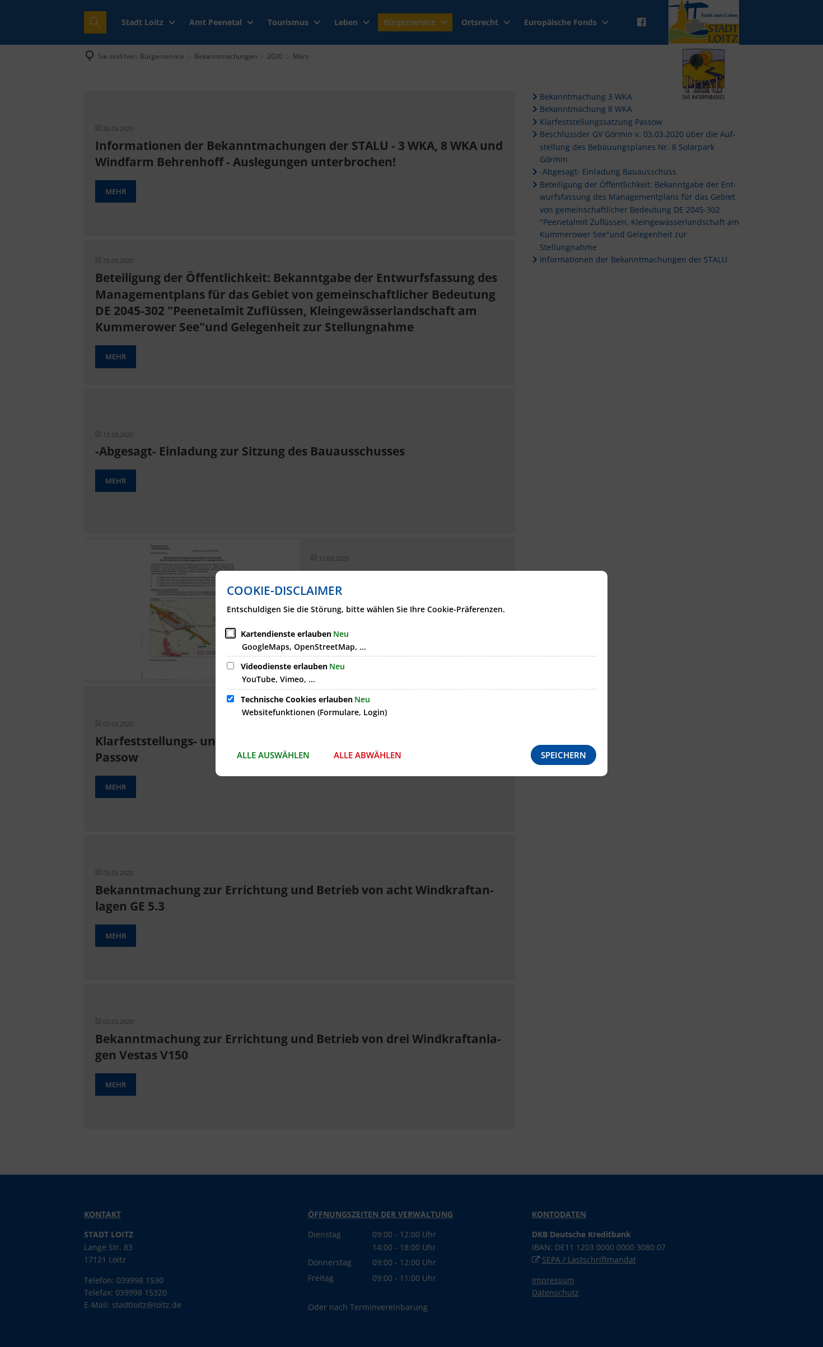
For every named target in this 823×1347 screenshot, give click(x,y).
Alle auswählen (273, 755)
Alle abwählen (367, 755)
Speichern (563, 755)
